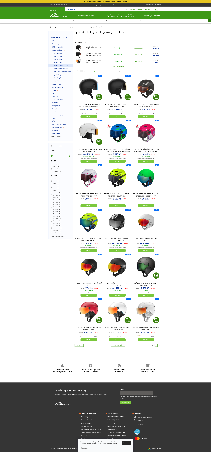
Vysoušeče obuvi (57, 127)
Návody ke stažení (112, 439)
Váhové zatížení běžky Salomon (116, 435)
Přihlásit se (125, 402)
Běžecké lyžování (57, 47)
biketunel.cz (71, 9)
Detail (88, 116)
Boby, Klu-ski (56, 109)
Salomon (57, 171)
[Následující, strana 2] (156, 345)
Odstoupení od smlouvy (88, 420)
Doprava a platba (86, 423)
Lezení (54, 112)
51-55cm (56, 192)
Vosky (54, 90)
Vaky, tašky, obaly (57, 99)
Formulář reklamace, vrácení (115, 416)
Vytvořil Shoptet (156, 448)
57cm (55, 185)
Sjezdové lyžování (58, 50)
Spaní (53, 118)
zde (117, 443)
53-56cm (56, 200)
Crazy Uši (56, 81)
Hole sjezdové (58, 56)
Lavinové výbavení (58, 87)
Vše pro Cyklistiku (56, 136)
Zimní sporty (55, 44)
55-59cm (56, 206)
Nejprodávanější (122, 71)
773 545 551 (114, 16)
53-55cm (57, 197)
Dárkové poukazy (57, 133)
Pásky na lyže (56, 105)
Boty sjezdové (58, 59)
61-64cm (56, 225)
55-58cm (56, 204)
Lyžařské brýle (58, 75)
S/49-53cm (57, 228)
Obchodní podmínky (87, 426)
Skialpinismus (56, 84)
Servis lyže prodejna (113, 420)
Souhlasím (126, 443)
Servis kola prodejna (113, 423)
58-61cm (56, 216)
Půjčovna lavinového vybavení (116, 426)
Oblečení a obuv (57, 41)
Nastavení (84, 448)
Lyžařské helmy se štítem (61, 65)
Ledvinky (55, 102)
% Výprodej (55, 130)
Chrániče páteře (58, 78)
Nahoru (79, 345)
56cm (55, 183)
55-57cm (56, 202)
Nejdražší (111, 71)
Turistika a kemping (57, 115)
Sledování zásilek (86, 436)
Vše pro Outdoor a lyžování (59, 37)
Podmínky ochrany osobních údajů (91, 429)
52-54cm (56, 195)
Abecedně (132, 71)
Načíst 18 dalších (117, 345)
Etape (56, 166)
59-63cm (56, 221)
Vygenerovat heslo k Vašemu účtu (153, 4)
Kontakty (140, 9)
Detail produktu (138, 48)
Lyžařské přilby (58, 62)
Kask (55, 169)
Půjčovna (148, 9)
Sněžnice (55, 96)
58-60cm (56, 214)
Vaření (54, 121)
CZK (156, 10)
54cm (55, 181)
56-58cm (56, 209)
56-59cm (56, 211)
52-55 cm (56, 230)
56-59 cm (56, 232)
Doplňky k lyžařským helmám (62, 71)
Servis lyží (55, 93)
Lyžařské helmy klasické (61, 68)
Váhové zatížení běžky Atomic (116, 432)
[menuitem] (63, 21)
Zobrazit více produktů (118, 66)
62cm (55, 190)
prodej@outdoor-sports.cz (127, 16)
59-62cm (57, 218)
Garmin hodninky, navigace (60, 124)
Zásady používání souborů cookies (91, 432)
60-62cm (56, 223)
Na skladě (57, 146)
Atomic (56, 164)
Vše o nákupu (130, 9)
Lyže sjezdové (58, 53)
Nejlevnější (103, 71)
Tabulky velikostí (112, 429)
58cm (55, 188)
